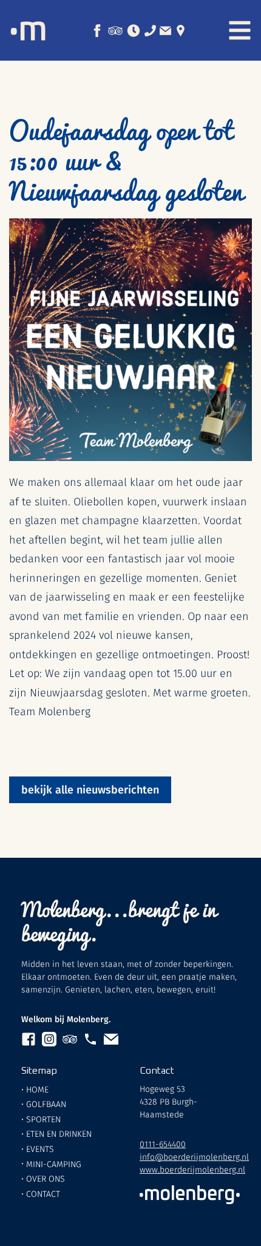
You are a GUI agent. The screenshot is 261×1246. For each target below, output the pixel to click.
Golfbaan (46, 1104)
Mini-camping (53, 1164)
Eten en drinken (59, 1134)
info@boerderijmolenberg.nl (194, 1157)
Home (37, 1090)
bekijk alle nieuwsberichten (90, 789)
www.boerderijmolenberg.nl (192, 1170)
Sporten (43, 1119)
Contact (43, 1194)
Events (40, 1149)
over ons (45, 1179)
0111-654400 (163, 1144)
